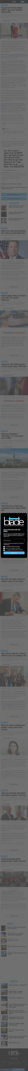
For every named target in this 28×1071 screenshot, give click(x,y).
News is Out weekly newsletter (12, 548)
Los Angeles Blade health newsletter (14, 549)
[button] (14, 546)
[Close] (25, 514)
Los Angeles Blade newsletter (12, 546)
